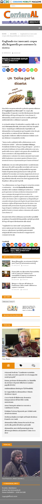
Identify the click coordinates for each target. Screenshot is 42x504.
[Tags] (21, 366)
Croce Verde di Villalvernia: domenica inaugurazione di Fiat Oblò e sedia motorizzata (18, 400)
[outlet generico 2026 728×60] (21, 23)
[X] (8, 70)
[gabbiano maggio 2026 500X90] (21, 62)
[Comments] (33, 366)
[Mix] (28, 70)
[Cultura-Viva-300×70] (21, 311)
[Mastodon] (24, 70)
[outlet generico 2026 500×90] (21, 252)
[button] (39, 28)
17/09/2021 (7, 53)
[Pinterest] (20, 70)
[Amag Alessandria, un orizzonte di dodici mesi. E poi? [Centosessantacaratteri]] (6, 263)
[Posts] (8, 366)
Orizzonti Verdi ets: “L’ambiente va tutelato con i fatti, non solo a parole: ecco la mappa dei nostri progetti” (21, 375)
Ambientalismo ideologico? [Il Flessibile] (19, 388)
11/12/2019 (16, 279)
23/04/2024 (16, 265)
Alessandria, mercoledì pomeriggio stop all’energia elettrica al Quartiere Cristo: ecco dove (20, 430)
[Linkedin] (16, 70)
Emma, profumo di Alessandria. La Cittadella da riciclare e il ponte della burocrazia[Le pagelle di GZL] (20, 383)
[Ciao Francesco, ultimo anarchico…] (21, 462)
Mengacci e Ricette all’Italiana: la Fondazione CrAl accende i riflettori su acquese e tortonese (24, 285)
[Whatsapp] (32, 70)
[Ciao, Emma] (21, 343)
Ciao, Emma (6, 359)
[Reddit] (12, 70)
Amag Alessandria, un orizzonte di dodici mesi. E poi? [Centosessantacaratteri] (25, 262)
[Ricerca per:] (21, 6)
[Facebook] (4, 70)
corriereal (17, 53)
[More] (36, 70)
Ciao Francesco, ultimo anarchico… (13, 479)
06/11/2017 (16, 289)
